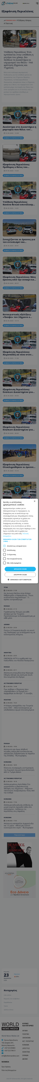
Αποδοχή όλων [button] (20, 569)
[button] (19, 540)
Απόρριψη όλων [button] (20, 575)
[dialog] (19, 541)
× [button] (34, 501)
